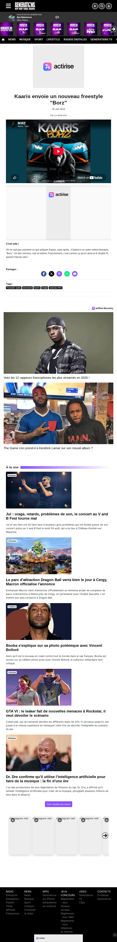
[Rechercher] (102, 6)
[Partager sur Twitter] (50, 275)
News (12, 39)
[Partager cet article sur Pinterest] (58, 275)
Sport (38, 39)
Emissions (11, 895)
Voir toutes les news (58, 804)
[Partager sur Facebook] (42, 275)
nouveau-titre (56, 288)
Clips (82, 902)
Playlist (10, 902)
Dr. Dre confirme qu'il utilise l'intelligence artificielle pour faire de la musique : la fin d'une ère (55, 779)
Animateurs (12, 898)
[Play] (3, 26)
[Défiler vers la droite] (105, 835)
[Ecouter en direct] (95, 6)
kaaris (37, 288)
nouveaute (27, 288)
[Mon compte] (109, 6)
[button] (19, 836)
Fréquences (12, 913)
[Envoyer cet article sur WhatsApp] (66, 275)
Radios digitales (75, 39)
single (44, 288)
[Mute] (57, 17)
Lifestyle (53, 39)
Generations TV (101, 39)
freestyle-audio (14, 288)
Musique (25, 39)
